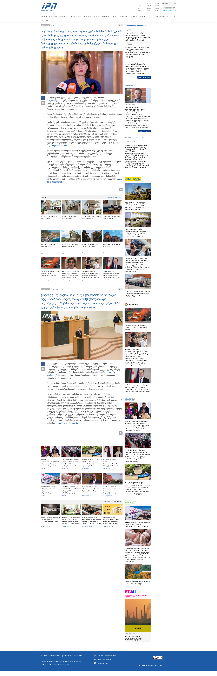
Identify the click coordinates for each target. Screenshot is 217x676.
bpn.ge (140, 3)
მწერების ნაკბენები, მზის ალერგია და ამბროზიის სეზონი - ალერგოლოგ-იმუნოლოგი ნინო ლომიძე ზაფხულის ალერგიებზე (70, 522)
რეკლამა (78, 655)
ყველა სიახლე (143, 77)
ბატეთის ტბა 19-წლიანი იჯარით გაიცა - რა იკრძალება (137, 583)
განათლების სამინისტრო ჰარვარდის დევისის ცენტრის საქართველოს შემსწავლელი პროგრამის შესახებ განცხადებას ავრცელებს (137, 68)
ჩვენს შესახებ (55, 655)
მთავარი (44, 16)
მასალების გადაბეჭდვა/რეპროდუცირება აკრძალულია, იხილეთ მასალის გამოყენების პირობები (61, 663)
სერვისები (68, 655)
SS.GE (44, 197)
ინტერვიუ (129, 85)
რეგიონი (96, 16)
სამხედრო (124, 16)
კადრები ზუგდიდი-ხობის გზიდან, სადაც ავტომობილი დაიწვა (50, 273)
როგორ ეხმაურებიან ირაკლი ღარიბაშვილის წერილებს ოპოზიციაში (91, 489)
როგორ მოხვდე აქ (114, 197)
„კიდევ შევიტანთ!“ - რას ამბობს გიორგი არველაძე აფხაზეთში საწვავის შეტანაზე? (137, 294)
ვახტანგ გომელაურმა (68, 423)
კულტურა (133, 16)
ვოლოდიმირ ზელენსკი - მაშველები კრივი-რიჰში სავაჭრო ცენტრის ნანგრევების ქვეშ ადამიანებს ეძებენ (137, 36)
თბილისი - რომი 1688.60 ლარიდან (111, 245)
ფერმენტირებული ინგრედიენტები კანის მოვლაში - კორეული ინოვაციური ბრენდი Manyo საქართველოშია (111, 522)
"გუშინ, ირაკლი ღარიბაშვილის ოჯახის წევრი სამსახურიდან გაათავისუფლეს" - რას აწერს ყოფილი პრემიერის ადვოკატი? (113, 276)
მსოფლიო (87, 16)
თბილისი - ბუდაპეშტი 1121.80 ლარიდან (90, 245)
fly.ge (42, 253)
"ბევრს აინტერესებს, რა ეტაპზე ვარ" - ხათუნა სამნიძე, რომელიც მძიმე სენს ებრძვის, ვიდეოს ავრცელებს (70, 275)
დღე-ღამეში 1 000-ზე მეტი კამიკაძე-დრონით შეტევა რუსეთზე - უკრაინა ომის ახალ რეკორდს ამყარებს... (137, 206)
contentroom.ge (45, 526)
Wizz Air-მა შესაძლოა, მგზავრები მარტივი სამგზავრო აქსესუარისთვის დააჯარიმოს (48, 491)
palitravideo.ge (45, 280)
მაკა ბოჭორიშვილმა (57, 145)
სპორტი (115, 16)
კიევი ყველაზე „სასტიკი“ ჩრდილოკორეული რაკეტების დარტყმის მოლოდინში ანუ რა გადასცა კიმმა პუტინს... (137, 233)
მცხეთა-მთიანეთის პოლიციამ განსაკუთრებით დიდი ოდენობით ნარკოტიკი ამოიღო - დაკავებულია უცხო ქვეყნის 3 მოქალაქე (138, 52)
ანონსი (142, 16)
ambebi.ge (44, 468)
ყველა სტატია (144, 131)
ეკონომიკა (106, 16)
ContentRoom (117, 501)
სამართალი (63, 16)
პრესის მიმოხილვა (134, 137)
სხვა (43, 20)
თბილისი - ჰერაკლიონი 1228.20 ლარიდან (70, 245)
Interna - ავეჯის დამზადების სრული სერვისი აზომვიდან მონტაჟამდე (50, 519)
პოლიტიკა (53, 16)
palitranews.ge (86, 495)
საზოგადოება (76, 16)
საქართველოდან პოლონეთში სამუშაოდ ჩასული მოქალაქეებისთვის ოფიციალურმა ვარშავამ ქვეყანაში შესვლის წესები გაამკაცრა (112, 493)
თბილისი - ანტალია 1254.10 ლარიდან (48, 245)
